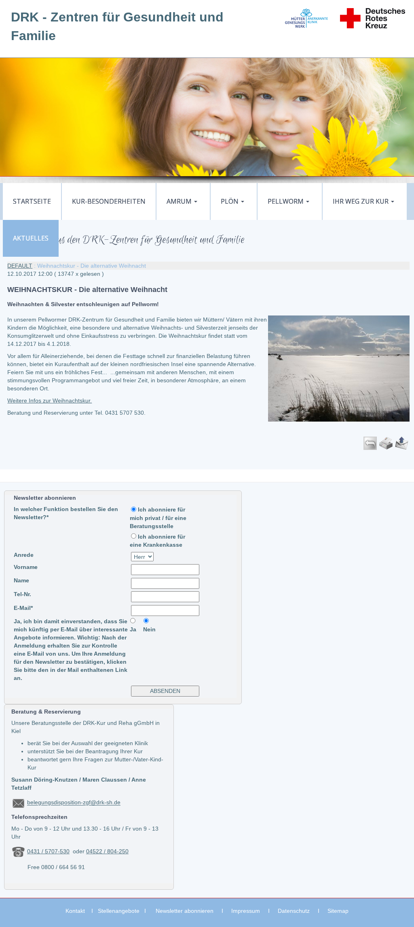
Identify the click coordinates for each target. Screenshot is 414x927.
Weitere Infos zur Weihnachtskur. (49, 400)
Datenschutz (294, 911)
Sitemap (338, 911)
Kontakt (75, 911)
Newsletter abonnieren (184, 911)
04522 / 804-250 (107, 851)
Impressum (245, 911)
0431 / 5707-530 (48, 851)
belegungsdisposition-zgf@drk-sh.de (73, 802)
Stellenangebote (118, 911)
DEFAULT (19, 265)
